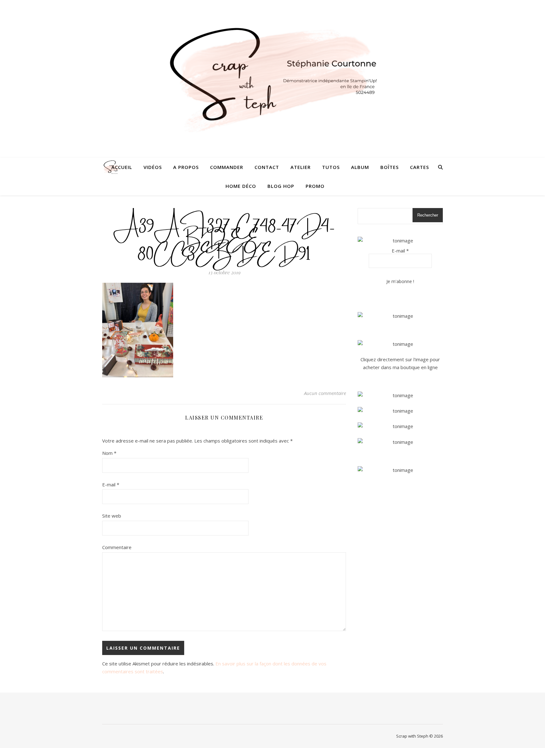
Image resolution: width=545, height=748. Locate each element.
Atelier (300, 167)
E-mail (110, 484)
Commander (226, 167)
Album (360, 167)
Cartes (419, 167)
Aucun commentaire (325, 393)
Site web (111, 516)
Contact (267, 167)
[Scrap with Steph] (272, 79)
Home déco (241, 186)
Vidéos (153, 167)
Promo (315, 186)
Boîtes (389, 167)
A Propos (186, 167)
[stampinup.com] (400, 316)
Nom (109, 453)
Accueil (121, 167)
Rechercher (427, 215)
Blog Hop (280, 186)
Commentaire (117, 547)
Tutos (331, 167)
